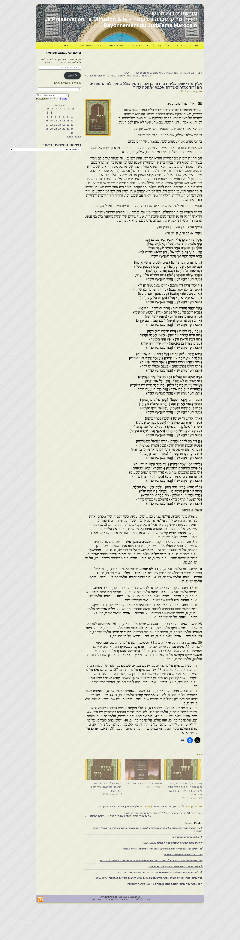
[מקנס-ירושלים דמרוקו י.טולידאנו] (144, 769)
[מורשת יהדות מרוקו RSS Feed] (40, 900)
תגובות (67, 45)
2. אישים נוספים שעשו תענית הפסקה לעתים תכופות (175, 866)
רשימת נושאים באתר (90, 45)
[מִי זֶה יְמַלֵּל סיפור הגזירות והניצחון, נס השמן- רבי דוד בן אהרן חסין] (104, 769)
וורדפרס (134, 899)
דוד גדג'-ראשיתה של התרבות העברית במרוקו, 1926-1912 (172, 843)
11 (68, 120)
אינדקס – (181, 45)
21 (55, 124)
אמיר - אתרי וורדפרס (98, 899)
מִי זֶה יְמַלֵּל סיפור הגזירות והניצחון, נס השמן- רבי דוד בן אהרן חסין (106, 787)
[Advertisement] (133, 59)
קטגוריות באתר (116, 45)
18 (68, 124)
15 (51, 120)
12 (63, 120)
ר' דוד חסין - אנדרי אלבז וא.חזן (168, 806)
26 (63, 129)
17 (72, 124)
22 (51, 124)
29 (51, 129)
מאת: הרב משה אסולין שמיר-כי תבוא (183, 854)
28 (55, 129)
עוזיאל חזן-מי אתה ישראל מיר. (187, 837)
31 (72, 133)
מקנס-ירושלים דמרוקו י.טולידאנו (144, 783)
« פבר (78, 136)
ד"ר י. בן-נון (163, 45)
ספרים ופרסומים (140, 45)
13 (59, 120)
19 (63, 124)
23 (47, 124)
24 (72, 129)
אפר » (70, 136)
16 (47, 120)
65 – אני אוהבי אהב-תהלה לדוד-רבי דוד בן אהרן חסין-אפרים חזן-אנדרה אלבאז (162, 848)
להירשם (72, 75)
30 (47, 129)
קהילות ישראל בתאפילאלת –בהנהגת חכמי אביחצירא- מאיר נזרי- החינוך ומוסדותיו (160, 872)
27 (59, 129)
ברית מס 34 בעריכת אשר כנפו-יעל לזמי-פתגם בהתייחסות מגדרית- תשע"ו (162, 72)
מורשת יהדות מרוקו (174, 13)
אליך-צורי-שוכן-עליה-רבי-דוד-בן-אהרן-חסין (118, 806)
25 (68, 129)
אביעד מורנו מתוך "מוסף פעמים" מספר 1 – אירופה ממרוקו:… (119, 75)
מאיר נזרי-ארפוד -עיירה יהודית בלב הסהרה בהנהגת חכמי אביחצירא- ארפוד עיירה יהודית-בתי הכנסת (151, 860)
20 (59, 124)
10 (72, 120)
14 (55, 120)
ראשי (197, 45)
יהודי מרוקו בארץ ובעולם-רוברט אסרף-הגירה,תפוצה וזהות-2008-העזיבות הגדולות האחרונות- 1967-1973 (149, 878)
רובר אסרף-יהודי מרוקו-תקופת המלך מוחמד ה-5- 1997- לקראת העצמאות (165, 884)
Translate (62, 98)
